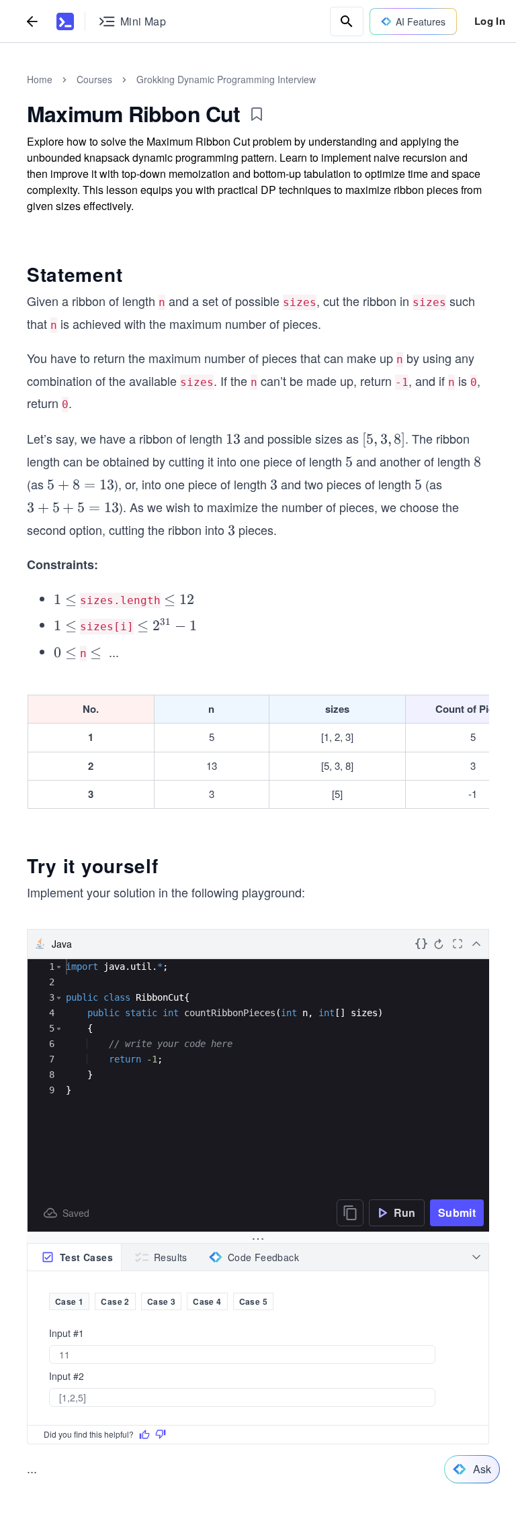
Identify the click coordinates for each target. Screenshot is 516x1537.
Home (39, 79)
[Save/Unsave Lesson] (256, 114)
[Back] (32, 21)
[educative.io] (65, 21)
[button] (58, 967)
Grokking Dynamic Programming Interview (226, 79)
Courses (94, 79)
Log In (489, 20)
